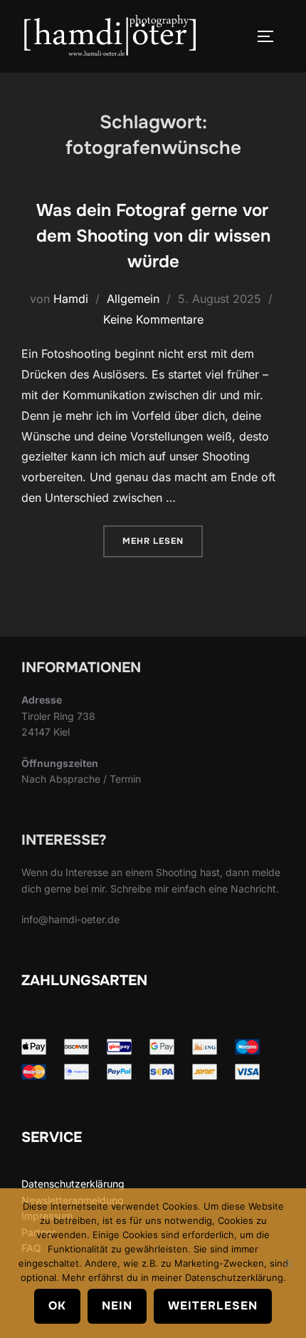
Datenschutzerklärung (73, 1184)
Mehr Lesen (162, 541)
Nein (117, 1305)
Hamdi (70, 299)
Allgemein (133, 299)
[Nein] (288, 1263)
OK (57, 1305)
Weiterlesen (213, 1305)
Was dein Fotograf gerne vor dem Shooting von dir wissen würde (153, 236)
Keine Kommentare (153, 319)
